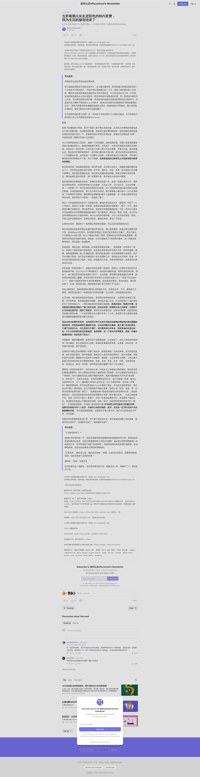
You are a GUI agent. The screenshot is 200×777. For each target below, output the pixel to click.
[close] (120, 699)
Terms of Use (110, 734)
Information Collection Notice (99, 736)
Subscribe (100, 729)
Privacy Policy (116, 736)
